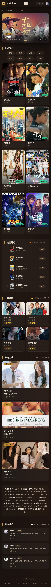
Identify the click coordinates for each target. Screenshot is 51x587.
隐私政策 (25, 583)
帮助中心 (34, 583)
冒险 (40, 59)
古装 (30, 53)
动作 (40, 53)
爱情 (20, 53)
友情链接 (43, 583)
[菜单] (26, 3)
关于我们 (7, 583)
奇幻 (10, 53)
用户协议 (16, 583)
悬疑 (20, 59)
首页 (3, 10)
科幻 (30, 59)
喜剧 (10, 59)
